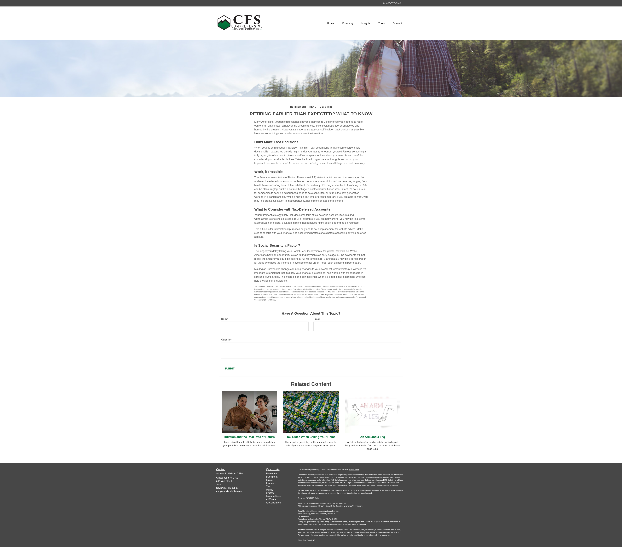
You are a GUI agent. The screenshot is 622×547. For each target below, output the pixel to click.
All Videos (271, 499)
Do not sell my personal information (360, 493)
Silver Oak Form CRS (306, 540)
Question (226, 339)
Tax (268, 486)
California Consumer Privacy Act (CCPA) (379, 490)
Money (269, 489)
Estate (269, 479)
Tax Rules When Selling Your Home (311, 437)
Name (224, 319)
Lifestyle (270, 492)
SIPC (336, 519)
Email (316, 319)
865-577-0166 (393, 3)
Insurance (271, 483)
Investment (271, 476)
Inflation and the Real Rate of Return (249, 437)
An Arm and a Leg (372, 437)
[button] (347, 23)
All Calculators (273, 502)
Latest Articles (273, 496)
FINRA (328, 519)
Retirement (271, 473)
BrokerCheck (354, 469)
